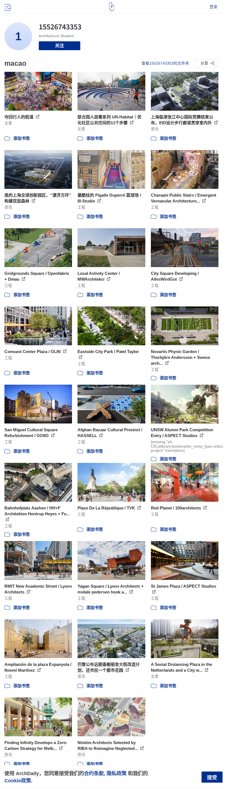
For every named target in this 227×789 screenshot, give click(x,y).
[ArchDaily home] (111, 6)
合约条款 (94, 773)
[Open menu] (7, 7)
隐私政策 (117, 773)
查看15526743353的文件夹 (165, 63)
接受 (212, 777)
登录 (213, 7)
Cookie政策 (17, 780)
